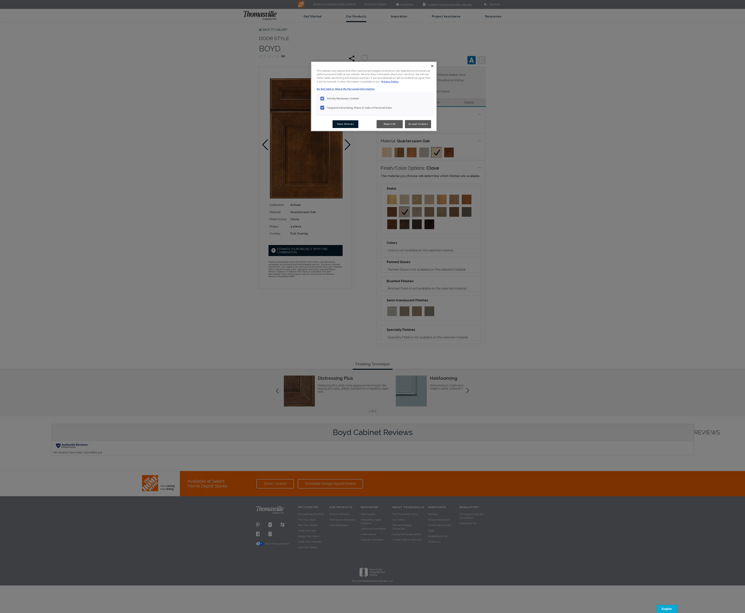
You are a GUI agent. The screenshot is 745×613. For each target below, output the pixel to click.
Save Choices (345, 124)
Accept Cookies (418, 124)
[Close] (432, 66)
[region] (374, 96)
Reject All (390, 124)
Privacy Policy (389, 81)
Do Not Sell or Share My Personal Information (346, 89)
